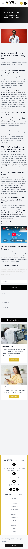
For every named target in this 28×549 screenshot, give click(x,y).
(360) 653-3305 (14, 477)
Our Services (5, 298)
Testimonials (5, 307)
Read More (14, 359)
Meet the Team (6, 302)
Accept (14, 545)
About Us (4, 293)
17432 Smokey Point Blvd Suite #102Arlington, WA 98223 (14, 469)
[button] (2, 3)
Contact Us (5, 312)
